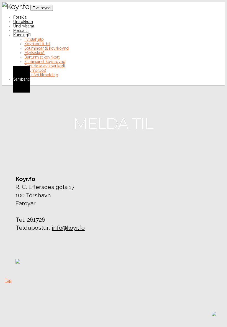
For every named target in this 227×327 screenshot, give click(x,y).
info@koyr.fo (68, 227)
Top (8, 280)
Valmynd (43, 8)
